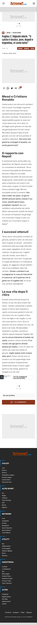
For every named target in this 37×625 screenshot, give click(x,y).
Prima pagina (6, 548)
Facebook (8, 612)
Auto (3, 518)
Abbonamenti (6, 546)
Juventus (26, 48)
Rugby (4, 495)
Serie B (4, 472)
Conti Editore (6, 533)
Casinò (4, 604)
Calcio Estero (17, 33)
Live (3, 468)
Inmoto (4, 523)
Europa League (7, 477)
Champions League (8, 475)
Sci (3, 493)
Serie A (4, 470)
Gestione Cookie (7, 578)
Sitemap (4, 555)
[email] (16, 88)
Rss (3, 544)
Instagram (16, 612)
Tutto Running (6, 500)
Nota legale (5, 574)
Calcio (8, 33)
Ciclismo (4, 498)
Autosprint (5, 521)
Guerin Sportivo (7, 528)
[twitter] (12, 88)
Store (4, 553)
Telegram (29, 612)
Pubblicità (5, 594)
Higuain (20, 48)
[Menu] (3, 3)
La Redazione (6, 569)
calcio (32, 48)
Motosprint (5, 525)
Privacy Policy (6, 581)
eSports (4, 507)
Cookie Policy (6, 576)
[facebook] (4, 88)
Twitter (23, 612)
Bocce (4, 505)
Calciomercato (6, 482)
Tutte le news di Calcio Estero (20, 377)
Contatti (4, 567)
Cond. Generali (7, 583)
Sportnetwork (6, 530)
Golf (3, 503)
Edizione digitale (7, 551)
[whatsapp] (8, 88)
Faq (3, 571)
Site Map (5, 599)
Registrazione (6, 597)
